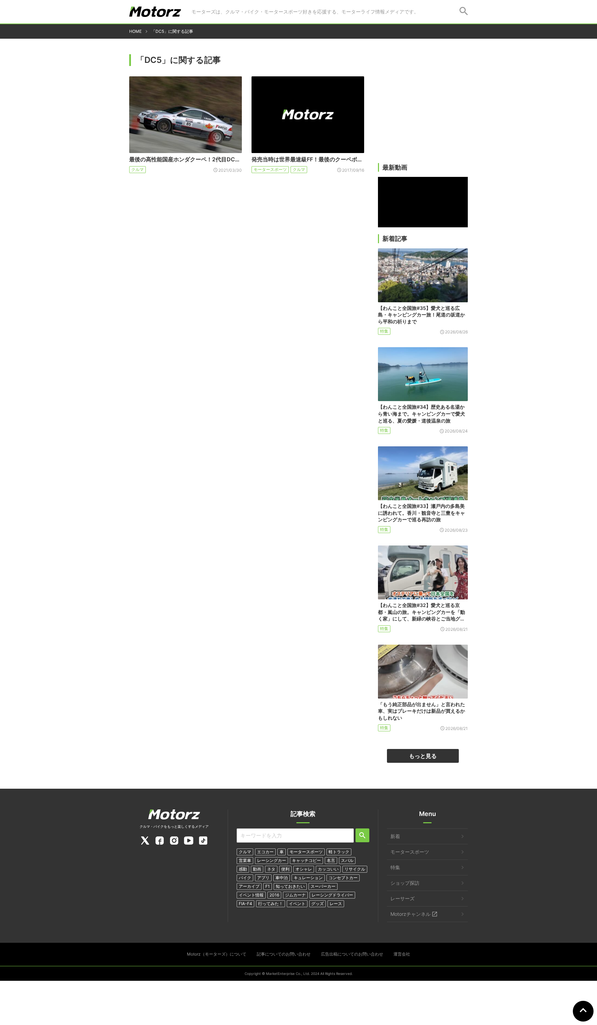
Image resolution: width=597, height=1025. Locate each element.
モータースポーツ (270, 169)
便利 (285, 869)
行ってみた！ (270, 903)
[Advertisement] (423, 109)
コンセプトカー (343, 877)
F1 (267, 886)
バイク (245, 877)
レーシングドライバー (332, 895)
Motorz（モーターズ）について (216, 954)
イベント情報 (251, 895)
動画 (257, 869)
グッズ (317, 903)
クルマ (137, 169)
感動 (243, 869)
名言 (331, 860)
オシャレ (303, 869)
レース (336, 903)
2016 (274, 895)
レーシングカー (271, 860)
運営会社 (402, 954)
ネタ (271, 869)
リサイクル (354, 869)
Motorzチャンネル (410, 914)
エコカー (265, 851)
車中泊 (281, 877)
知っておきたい (290, 886)
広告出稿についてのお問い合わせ (352, 954)
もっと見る (423, 755)
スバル (347, 860)
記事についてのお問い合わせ (284, 954)
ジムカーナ (295, 895)
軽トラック (339, 851)
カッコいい (328, 869)
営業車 (245, 860)
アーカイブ (249, 886)
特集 (384, 331)
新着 (395, 836)
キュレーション (308, 877)
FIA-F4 (245, 903)
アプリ (263, 877)
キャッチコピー (306, 860)
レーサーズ (402, 898)
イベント (297, 903)
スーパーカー (323, 886)
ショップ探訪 (404, 883)
